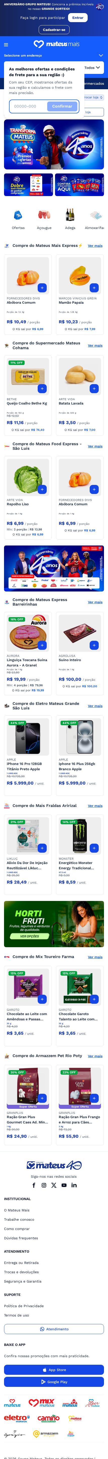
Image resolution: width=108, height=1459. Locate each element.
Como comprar (17, 1229)
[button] (28, 275)
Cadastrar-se (54, 30)
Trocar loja (90, 97)
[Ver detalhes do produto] (28, 275)
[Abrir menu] (6, 45)
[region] (54, 144)
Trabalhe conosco (19, 1219)
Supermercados (90, 83)
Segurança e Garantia (22, 1281)
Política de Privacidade (24, 1306)
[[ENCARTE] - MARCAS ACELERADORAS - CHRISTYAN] (54, 568)
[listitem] (54, 144)
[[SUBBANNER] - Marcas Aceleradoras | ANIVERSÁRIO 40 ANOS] (28, 184)
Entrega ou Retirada (21, 1263)
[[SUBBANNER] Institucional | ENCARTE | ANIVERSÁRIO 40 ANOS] (79, 184)
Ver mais (95, 246)
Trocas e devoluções (21, 1272)
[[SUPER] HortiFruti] (54, 924)
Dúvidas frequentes (21, 1238)
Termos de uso (16, 1315)
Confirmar (62, 106)
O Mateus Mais (16, 1210)
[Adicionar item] (42, 287)
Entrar (77, 18)
